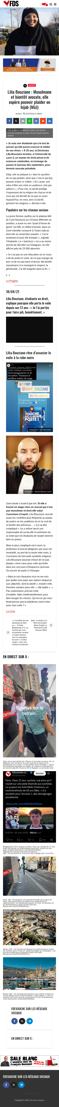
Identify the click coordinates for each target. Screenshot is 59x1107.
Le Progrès (12, 281)
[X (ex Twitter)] (22, 1021)
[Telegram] (29, 1021)
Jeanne (18, 114)
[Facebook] (14, 1021)
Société (31, 85)
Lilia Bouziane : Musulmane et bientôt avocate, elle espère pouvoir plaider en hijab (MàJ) (29, 99)
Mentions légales (37, 1100)
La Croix (10, 611)
